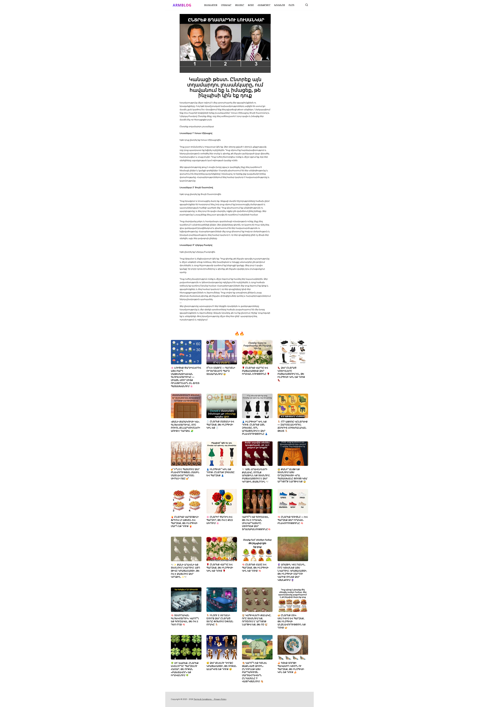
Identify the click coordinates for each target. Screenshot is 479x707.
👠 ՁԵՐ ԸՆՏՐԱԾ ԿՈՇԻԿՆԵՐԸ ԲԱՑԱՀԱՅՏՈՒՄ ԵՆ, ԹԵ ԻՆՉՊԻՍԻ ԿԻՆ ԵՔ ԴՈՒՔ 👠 (291, 373)
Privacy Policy (220, 699)
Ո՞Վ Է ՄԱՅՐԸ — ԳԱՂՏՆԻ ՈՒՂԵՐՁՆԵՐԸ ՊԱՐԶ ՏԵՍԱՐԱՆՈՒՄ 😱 (220, 370)
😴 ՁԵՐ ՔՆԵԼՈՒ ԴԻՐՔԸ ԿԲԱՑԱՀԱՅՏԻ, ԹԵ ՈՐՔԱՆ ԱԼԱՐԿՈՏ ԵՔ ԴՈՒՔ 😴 (221, 666)
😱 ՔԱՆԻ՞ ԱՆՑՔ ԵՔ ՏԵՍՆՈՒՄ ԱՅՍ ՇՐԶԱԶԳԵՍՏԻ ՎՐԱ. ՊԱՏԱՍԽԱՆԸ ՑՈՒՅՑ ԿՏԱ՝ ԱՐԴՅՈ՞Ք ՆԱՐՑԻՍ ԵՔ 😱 (293, 475)
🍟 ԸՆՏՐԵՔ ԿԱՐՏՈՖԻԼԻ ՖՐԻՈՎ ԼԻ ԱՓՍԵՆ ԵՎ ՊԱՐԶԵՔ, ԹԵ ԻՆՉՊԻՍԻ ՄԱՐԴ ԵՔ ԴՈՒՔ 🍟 (185, 521)
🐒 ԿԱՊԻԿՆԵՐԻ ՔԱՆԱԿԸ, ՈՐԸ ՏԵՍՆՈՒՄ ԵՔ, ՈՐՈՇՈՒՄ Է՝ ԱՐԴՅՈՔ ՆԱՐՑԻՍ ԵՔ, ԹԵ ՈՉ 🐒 (256, 620)
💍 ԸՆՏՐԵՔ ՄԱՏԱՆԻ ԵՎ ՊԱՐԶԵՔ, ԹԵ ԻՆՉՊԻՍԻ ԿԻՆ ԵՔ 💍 (220, 424)
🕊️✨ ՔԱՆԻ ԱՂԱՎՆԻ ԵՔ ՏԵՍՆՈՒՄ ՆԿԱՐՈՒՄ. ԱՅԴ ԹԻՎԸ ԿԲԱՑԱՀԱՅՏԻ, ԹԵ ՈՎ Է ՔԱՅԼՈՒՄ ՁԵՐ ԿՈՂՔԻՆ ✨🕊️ (185, 570)
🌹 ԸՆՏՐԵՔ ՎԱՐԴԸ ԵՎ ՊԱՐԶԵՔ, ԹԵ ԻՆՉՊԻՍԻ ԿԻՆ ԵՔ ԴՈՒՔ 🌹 (219, 567)
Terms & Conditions (203, 699)
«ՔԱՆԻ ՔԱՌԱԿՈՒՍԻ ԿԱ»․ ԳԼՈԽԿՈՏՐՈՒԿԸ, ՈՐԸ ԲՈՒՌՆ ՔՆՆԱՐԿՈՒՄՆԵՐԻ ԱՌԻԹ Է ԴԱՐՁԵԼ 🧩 (185, 426)
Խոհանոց (279, 5)
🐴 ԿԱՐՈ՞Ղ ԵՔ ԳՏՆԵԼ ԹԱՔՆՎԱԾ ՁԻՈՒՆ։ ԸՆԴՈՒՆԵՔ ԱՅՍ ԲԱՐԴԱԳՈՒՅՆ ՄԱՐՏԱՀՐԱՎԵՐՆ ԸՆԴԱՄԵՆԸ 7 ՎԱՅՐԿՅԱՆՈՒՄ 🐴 (254, 672)
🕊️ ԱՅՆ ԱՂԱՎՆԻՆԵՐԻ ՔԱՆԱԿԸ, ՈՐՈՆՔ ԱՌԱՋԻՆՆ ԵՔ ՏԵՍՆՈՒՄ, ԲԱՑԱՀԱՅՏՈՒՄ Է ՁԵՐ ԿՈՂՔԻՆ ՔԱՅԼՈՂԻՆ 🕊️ (256, 475)
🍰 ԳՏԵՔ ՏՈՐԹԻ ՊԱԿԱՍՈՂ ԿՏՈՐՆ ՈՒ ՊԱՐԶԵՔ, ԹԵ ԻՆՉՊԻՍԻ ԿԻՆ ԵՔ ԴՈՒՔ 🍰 (291, 667)
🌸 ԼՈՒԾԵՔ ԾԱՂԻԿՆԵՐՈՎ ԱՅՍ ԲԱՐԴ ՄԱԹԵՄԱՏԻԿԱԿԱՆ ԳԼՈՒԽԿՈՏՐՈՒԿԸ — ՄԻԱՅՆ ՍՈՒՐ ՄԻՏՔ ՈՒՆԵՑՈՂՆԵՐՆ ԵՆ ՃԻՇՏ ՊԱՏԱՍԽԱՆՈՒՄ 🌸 (186, 377)
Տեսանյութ (210, 5)
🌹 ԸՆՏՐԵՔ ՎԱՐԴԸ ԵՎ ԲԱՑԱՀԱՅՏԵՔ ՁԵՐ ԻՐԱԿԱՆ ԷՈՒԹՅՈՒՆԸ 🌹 (256, 370)
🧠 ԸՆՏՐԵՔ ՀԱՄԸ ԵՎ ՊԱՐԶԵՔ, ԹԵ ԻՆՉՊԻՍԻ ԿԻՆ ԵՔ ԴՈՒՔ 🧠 (255, 567)
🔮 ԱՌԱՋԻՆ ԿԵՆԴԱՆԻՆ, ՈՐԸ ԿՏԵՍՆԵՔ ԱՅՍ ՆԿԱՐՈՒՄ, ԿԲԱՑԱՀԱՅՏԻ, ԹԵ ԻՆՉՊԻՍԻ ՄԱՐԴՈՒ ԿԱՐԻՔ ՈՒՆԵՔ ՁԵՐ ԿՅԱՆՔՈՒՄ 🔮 (292, 572)
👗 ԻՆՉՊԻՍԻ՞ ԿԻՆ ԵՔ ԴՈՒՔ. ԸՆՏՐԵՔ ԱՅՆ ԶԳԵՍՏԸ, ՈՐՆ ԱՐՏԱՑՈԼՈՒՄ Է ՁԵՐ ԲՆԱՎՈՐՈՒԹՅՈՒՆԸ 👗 (255, 427)
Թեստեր (239, 5)
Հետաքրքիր (264, 5)
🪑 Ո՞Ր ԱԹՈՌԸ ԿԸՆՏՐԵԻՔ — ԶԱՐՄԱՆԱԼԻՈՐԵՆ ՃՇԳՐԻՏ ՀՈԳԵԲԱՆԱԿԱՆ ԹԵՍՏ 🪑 (293, 426)
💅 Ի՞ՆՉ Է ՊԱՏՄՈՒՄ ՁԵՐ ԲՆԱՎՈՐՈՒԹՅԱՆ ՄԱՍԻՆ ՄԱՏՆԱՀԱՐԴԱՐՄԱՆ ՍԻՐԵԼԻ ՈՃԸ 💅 (185, 474)
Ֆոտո (251, 5)
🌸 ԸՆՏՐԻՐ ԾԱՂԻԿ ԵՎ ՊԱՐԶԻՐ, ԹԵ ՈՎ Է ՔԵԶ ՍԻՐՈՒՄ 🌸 (219, 520)
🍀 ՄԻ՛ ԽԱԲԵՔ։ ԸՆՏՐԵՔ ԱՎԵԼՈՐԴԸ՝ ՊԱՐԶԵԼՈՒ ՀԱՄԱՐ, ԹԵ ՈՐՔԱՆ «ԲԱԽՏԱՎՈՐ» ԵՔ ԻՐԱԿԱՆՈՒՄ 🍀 (185, 669)
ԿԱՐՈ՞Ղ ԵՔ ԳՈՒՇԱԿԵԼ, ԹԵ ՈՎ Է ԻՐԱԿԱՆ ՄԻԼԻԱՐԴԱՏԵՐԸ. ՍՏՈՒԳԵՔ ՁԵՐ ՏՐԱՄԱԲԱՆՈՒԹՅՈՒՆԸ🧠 (256, 523)
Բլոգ (291, 5)
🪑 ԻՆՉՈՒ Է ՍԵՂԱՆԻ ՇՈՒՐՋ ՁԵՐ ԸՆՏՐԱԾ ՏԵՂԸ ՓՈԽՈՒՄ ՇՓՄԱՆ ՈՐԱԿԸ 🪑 (219, 620)
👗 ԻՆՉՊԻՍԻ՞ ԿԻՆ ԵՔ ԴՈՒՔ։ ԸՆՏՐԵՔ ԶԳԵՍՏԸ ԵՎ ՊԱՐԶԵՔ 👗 (220, 472)
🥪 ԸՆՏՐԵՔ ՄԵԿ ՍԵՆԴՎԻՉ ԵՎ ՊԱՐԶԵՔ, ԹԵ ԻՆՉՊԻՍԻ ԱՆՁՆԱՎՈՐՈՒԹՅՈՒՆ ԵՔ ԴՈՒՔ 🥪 (292, 621)
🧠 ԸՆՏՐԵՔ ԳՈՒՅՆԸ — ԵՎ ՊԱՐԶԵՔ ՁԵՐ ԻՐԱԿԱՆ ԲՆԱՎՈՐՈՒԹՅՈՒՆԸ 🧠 (293, 520)
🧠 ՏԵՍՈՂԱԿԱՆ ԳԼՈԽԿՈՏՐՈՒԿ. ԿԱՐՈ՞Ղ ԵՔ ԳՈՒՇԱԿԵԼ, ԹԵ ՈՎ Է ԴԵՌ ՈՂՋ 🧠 (185, 620)
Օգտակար (226, 5)
